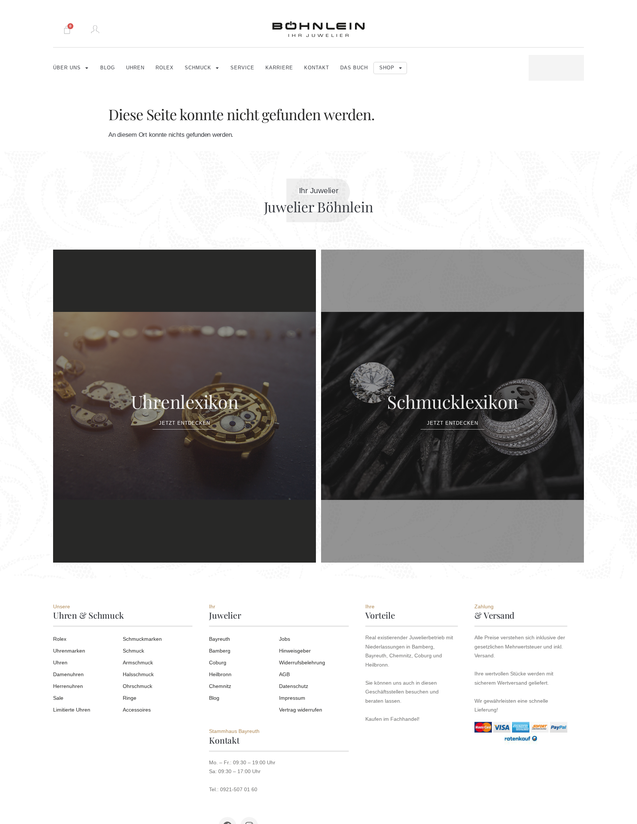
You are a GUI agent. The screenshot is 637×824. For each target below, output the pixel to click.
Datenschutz (293, 686)
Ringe (129, 698)
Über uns (67, 67)
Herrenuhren (68, 686)
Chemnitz (220, 686)
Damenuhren (68, 674)
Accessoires (137, 710)
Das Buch (354, 67)
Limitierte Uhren (71, 710)
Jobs (284, 639)
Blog (107, 67)
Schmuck (198, 67)
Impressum (292, 698)
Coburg (217, 662)
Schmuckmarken (142, 639)
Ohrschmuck (137, 686)
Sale (58, 698)
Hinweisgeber (295, 651)
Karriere (279, 67)
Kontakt (316, 67)
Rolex (165, 67)
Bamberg (219, 651)
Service (242, 67)
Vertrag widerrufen (300, 710)
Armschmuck (138, 662)
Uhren (135, 67)
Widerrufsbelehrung (302, 662)
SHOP (386, 67)
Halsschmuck (138, 674)
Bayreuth (219, 639)
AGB (284, 674)
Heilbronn (220, 674)
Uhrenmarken (69, 651)
